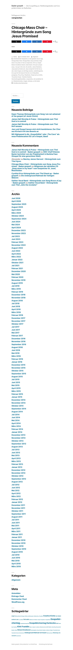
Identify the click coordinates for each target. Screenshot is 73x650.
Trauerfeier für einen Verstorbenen (18, 632)
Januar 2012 (17, 502)
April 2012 (16, 493)
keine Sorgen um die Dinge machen (23, 71)
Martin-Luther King (52, 627)
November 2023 (19, 233)
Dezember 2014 (18, 400)
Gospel (39, 619)
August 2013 (17, 447)
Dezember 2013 (18, 435)
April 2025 (16, 210)
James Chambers (36, 67)
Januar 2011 (17, 537)
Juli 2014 (15, 414)
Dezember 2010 (18, 540)
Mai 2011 (15, 526)
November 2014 (18, 403)
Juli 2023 (16, 236)
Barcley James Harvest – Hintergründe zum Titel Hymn (36, 160)
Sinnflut (40, 630)
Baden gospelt (17, 6)
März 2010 (16, 566)
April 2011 (16, 528)
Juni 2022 (16, 251)
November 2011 (18, 508)
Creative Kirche (49, 616)
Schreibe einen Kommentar (20, 83)
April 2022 (16, 254)
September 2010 (19, 549)
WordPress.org (18, 602)
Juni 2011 (16, 523)
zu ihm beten (36, 81)
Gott (57, 623)
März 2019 (16, 289)
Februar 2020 (17, 277)
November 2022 (19, 245)
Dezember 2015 (18, 365)
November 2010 (18, 543)
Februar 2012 (17, 499)
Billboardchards (18, 616)
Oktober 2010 (17, 546)
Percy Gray (21, 75)
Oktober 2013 (17, 441)
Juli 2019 (15, 286)
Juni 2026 (16, 198)
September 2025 (19, 204)
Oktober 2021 (17, 263)
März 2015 (16, 391)
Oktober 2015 (17, 371)
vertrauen (43, 633)
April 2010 (16, 564)
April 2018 (16, 309)
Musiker (13, 630)
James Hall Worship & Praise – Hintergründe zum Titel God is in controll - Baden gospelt (35, 151)
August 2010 (17, 552)
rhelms (15, 56)
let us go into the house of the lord (20, 73)
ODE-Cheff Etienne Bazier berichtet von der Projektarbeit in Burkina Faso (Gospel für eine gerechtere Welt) (36, 154)
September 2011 (19, 514)
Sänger (51, 630)
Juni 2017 (16, 330)
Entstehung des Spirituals (45, 644)
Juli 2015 (15, 379)
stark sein (48, 630)
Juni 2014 (16, 417)
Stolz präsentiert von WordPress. (28, 644)
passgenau (14, 75)
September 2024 (19, 219)
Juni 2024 (16, 222)
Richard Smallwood (23, 630)
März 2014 (16, 426)
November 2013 (18, 438)
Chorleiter (41, 616)
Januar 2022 (17, 260)
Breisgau (23, 616)
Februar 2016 (17, 359)
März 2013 (16, 461)
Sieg (38, 630)
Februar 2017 (17, 336)
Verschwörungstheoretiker (19, 79)
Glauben (35, 619)
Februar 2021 (17, 268)
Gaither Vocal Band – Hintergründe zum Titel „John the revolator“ (35, 184)
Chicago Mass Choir (17, 60)
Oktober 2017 (17, 324)
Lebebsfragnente (38, 71)
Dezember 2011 (18, 505)
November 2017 (18, 321)
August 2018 (17, 301)
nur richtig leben (34, 73)
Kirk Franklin (23, 626)
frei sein (26, 619)
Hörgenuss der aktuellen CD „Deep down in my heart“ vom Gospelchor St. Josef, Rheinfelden (35, 168)
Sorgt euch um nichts (36, 75)
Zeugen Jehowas (27, 81)
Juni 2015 (16, 382)
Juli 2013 (15, 450)
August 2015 (17, 376)
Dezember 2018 (18, 295)
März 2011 (16, 531)
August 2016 (17, 347)
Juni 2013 (16, 452)
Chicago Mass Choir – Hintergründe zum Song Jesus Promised (31, 31)
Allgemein (35, 56)
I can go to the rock (20, 67)
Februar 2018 (17, 315)
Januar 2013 (17, 467)
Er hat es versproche (26, 62)
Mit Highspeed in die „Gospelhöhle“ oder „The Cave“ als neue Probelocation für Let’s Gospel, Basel (35, 135)
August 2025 (17, 207)
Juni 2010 (16, 558)
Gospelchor (43, 619)
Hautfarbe (15, 627)
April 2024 (16, 227)
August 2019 (17, 283)
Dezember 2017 (18, 318)
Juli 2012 (15, 485)
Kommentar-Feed (19, 599)
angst (13, 616)
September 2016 (19, 344)
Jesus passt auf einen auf (18, 69)
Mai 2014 (16, 420)
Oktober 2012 (17, 476)
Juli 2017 (15, 327)
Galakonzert (31, 619)
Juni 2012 (16, 488)
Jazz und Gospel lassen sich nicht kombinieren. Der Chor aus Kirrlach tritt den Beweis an (36, 130)
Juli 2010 (15, 555)
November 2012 (18, 473)
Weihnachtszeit (50, 632)
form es (35, 62)
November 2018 (18, 298)
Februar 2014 (17, 429)
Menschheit (58, 627)
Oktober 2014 (17, 406)
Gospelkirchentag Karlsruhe (42, 623)
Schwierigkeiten (34, 630)
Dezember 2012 (18, 470)
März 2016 (16, 356)
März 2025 (16, 213)
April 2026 (16, 201)
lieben (31, 627)
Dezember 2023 (19, 230)
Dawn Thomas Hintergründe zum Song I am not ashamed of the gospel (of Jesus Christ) (36, 115)
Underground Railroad (32, 633)
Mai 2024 (16, 225)
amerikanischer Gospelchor (20, 58)
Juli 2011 (15, 520)
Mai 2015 (15, 385)
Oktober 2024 (18, 216)
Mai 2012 (15, 490)
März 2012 (16, 496)
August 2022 (17, 248)
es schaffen (21, 619)
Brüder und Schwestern (29, 616)
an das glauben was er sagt (35, 58)
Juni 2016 (16, 350)
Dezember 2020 (19, 271)
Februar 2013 (17, 464)
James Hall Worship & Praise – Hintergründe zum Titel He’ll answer (35, 125)
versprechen (29, 79)
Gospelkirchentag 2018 (24, 623)
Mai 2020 (16, 274)
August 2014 (17, 412)
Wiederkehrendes (18, 81)
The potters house (16, 77)
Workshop (55, 632)
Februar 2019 (17, 292)
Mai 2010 (16, 561)
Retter (16, 630)
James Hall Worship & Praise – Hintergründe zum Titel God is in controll (35, 120)
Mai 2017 (15, 333)
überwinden (18, 635)
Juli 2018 (15, 303)
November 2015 (18, 368)
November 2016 (18, 341)
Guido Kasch (29, 65)
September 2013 (19, 444)
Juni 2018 (16, 306)
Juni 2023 (16, 239)
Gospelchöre (47, 619)
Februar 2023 (17, 242)
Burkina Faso (36, 616)
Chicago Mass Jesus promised (31, 60)
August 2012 (17, 482)
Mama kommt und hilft (44, 627)
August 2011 (17, 517)
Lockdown (38, 627)
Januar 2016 (17, 362)
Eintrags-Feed (18, 596)
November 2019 (18, 280)
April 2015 (16, 388)
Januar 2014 (17, 432)
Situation (44, 630)
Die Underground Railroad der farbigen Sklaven (33, 177)
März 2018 (16, 312)
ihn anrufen (29, 67)
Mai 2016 (15, 353)
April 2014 (16, 423)
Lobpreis (34, 627)
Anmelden (16, 593)
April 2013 (16, 458)
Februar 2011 (17, 534)
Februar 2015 (17, 394)
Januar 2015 (17, 397)
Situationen (27, 75)
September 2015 (19, 374)
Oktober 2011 (17, 511)
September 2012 (19, 479)
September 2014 (19, 409)
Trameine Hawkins (27, 77)
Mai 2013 (15, 455)
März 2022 (16, 257)
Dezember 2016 (18, 338)
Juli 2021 (15, 265)
